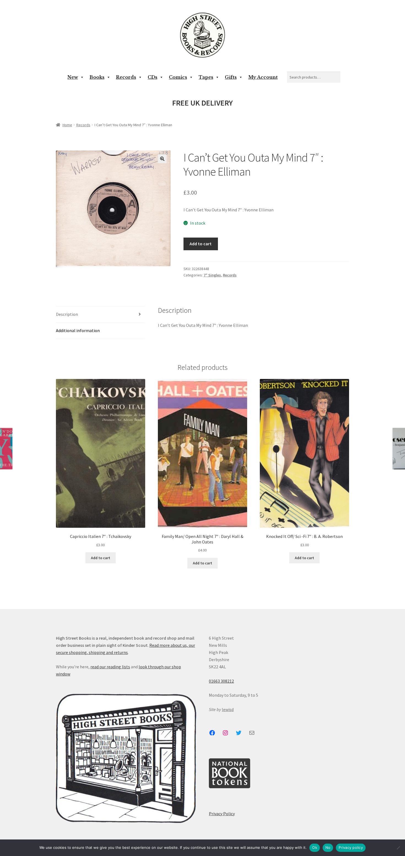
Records (126, 77)
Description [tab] (67, 314)
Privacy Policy (222, 813)
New (73, 77)
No (328, 847)
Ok (314, 847)
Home (67, 124)
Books (97, 77)
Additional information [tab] (78, 330)
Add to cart (201, 243)
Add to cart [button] (100, 557)
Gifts (231, 77)
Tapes (206, 77)
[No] (398, 847)
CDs (152, 77)
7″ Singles (212, 275)
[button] (162, 158)
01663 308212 (221, 681)
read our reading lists (110, 666)
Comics (178, 77)
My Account (263, 77)
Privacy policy (351, 847)
